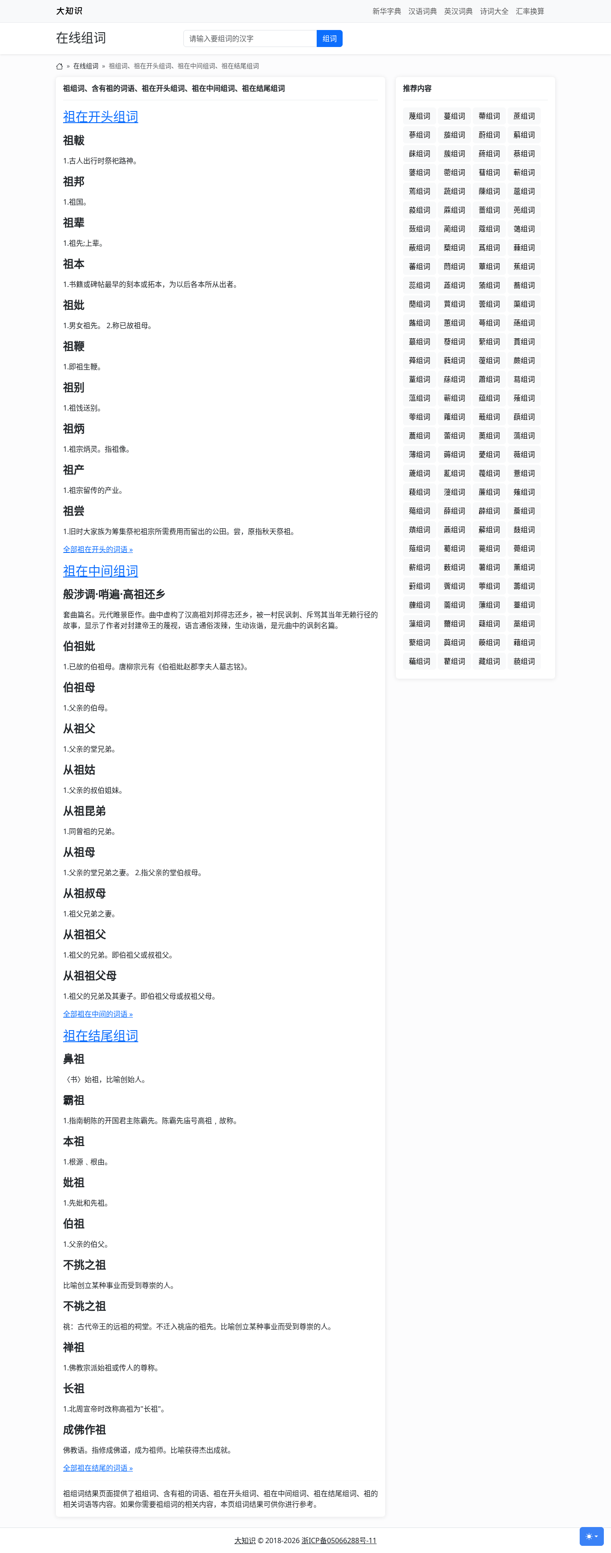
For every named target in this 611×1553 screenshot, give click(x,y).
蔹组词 (419, 229)
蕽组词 (419, 436)
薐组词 (419, 492)
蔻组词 (489, 229)
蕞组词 (419, 342)
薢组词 (489, 530)
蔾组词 (454, 247)
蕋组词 (454, 285)
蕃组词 (419, 266)
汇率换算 (530, 11)
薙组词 (524, 492)
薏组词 (524, 473)
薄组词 (419, 454)
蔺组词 (454, 229)
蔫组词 (419, 191)
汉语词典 (422, 11)
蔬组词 (454, 191)
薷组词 (454, 605)
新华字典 (387, 11)
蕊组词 (419, 285)
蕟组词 (454, 342)
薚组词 (419, 511)
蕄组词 (454, 266)
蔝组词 (419, 153)
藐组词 (524, 661)
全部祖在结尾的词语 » (98, 1468)
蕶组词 (419, 417)
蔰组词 (524, 191)
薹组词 (524, 605)
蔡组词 (524, 153)
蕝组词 (524, 323)
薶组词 (419, 605)
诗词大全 (494, 11)
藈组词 (489, 642)
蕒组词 (454, 304)
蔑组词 (419, 116)
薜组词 (489, 511)
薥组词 (454, 548)
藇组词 (454, 642)
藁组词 (524, 624)
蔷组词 (489, 210)
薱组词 (419, 586)
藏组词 (489, 661)
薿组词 (489, 624)
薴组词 (489, 586)
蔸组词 (524, 210)
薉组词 (419, 473)
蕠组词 (489, 342)
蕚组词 (489, 323)
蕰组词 (419, 398)
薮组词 (454, 567)
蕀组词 (524, 247)
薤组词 (419, 548)
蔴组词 (454, 210)
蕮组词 (524, 379)
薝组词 (524, 511)
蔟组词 (454, 153)
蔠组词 (489, 153)
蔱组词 (419, 210)
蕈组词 (489, 266)
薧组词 (489, 548)
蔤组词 (454, 172)
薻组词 (419, 624)
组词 (329, 38)
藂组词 (419, 642)
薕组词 (489, 492)
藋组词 (454, 661)
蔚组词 (489, 135)
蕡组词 (524, 342)
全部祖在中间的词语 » (98, 1014)
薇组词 (524, 454)
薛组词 (454, 511)
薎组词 (489, 473)
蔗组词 (524, 116)
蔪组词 (524, 172)
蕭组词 (489, 379)
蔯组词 (489, 191)
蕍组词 (489, 285)
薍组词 (454, 473)
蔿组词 (489, 247)
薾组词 (454, 624)
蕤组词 (454, 360)
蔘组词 (419, 135)
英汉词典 (458, 11)
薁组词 (489, 436)
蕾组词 (454, 436)
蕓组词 (489, 304)
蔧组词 (489, 172)
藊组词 (419, 661)
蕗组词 (419, 323)
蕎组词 (524, 285)
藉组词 (524, 642)
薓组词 (454, 492)
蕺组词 (489, 417)
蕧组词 (489, 360)
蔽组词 (419, 247)
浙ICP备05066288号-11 (339, 1540)
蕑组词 (419, 304)
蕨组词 (524, 360)
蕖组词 (524, 304)
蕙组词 (454, 323)
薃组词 (524, 436)
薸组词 (489, 605)
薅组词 (454, 454)
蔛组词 (524, 135)
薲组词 (454, 586)
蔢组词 (419, 172)
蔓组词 (454, 116)
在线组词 (81, 38)
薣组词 (524, 530)
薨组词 (524, 548)
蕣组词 (419, 360)
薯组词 (489, 567)
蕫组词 (419, 379)
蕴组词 (489, 398)
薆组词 (489, 454)
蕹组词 (454, 417)
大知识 (245, 1540)
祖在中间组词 (100, 570)
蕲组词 (454, 398)
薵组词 (524, 586)
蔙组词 (454, 135)
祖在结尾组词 (100, 1035)
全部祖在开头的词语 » (98, 549)
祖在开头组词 (100, 116)
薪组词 (419, 567)
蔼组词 (524, 229)
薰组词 (524, 567)
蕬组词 (454, 379)
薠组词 (419, 530)
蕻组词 (524, 417)
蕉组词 (524, 266)
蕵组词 (524, 398)
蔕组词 (489, 116)
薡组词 (454, 530)
